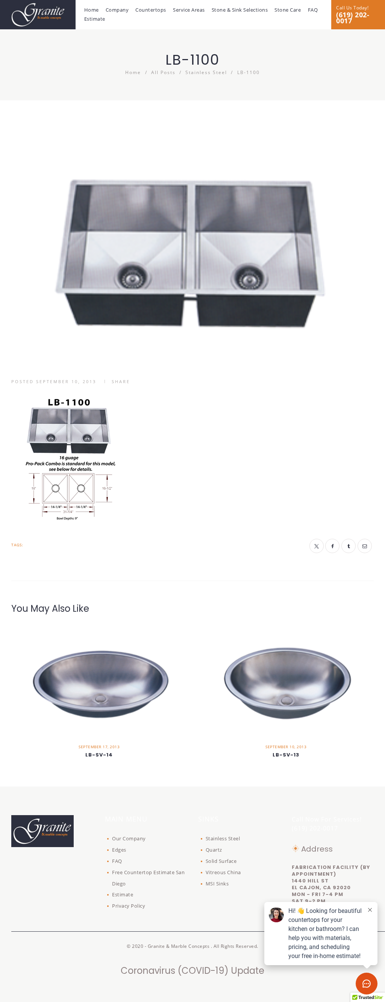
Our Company (129, 838)
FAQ (117, 861)
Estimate (122, 894)
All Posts (163, 72)
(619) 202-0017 (352, 17)
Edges (119, 849)
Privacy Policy (128, 905)
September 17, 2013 (99, 746)
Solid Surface (221, 861)
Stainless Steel (206, 72)
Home (133, 72)
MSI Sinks (217, 883)
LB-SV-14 (99, 755)
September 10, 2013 (66, 381)
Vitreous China (223, 872)
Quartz (214, 849)
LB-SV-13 (286, 755)
